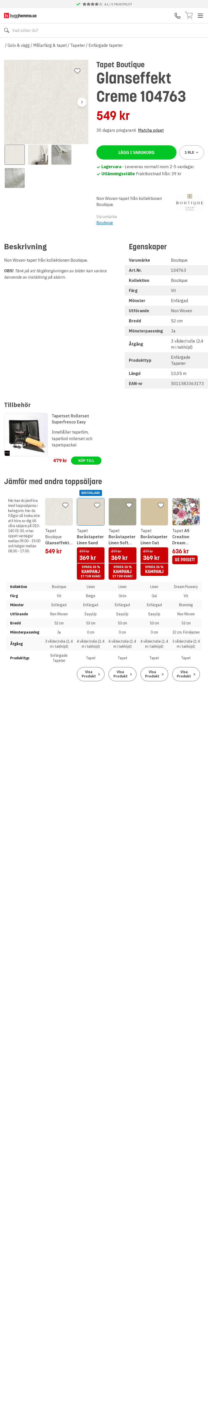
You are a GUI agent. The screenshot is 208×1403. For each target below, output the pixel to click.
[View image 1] (15, 155)
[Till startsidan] (20, 15)
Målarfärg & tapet (50, 45)
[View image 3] (61, 155)
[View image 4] (15, 178)
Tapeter (77, 45)
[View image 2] (38, 155)
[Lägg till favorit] (77, 71)
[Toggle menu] (200, 15)
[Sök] (6, 30)
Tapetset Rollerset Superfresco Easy (70, 418)
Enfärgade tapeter (106, 45)
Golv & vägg (19, 45)
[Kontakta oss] (177, 16)
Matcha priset (151, 130)
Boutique (104, 222)
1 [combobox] (189, 152)
